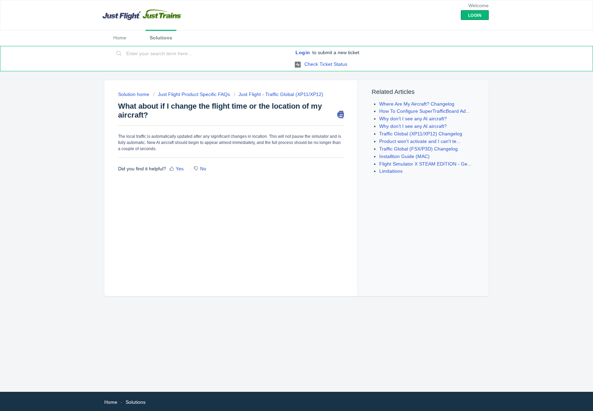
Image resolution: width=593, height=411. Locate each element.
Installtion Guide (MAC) (404, 156)
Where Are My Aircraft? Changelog (416, 104)
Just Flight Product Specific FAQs (194, 94)
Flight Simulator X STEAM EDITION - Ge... (425, 164)
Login (302, 52)
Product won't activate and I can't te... (420, 141)
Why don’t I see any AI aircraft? (413, 118)
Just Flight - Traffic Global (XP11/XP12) (281, 94)
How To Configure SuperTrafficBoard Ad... (424, 111)
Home (119, 37)
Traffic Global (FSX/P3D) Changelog (418, 149)
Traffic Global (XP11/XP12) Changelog (420, 133)
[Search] (119, 54)
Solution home (134, 94)
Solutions (161, 37)
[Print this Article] (340, 114)
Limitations (391, 171)
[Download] (283, 115)
